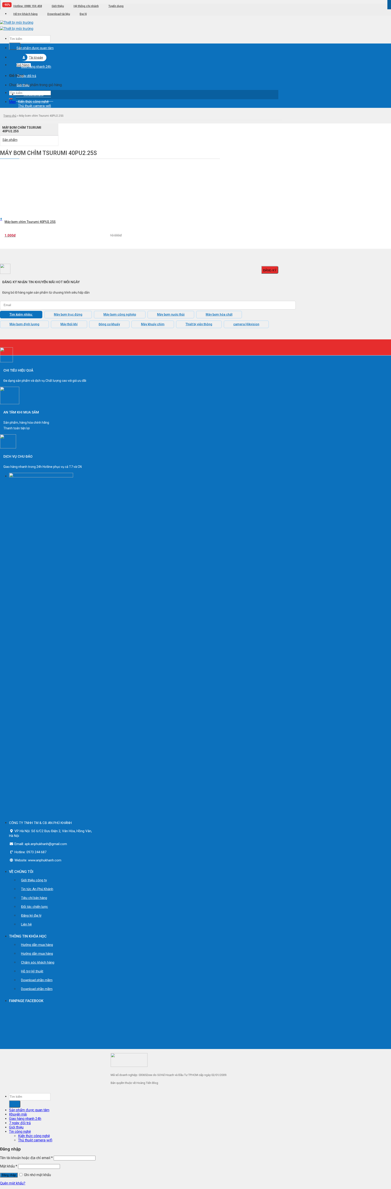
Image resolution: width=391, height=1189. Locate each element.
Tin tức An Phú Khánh (37, 889)
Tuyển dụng (116, 6)
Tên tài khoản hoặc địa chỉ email (26, 1158)
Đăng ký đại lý (31, 916)
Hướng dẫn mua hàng (37, 945)
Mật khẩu (8, 1166)
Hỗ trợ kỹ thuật (32, 971)
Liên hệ (26, 924)
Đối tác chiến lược (34, 907)
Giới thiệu (58, 6)
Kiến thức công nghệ (34, 1136)
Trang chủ (9, 115)
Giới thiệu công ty (34, 880)
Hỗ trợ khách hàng (25, 14)
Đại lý (83, 14)
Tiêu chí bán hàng (34, 898)
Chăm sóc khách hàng (37, 962)
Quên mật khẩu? (12, 1183)
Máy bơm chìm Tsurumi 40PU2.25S (30, 222)
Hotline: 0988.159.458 (27, 6)
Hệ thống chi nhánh (86, 6)
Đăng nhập (9, 1175)
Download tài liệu (58, 14)
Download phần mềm (36, 980)
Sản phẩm (9, 140)
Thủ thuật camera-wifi (34, 106)
